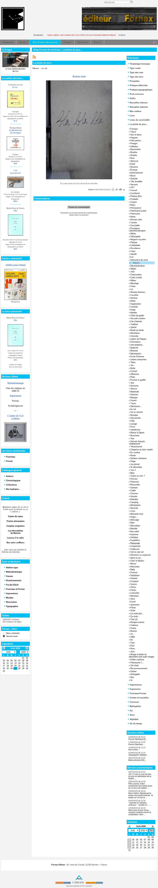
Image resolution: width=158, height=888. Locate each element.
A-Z (131, 257)
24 (129, 847)
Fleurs (133, 607)
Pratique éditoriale (138, 85)
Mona (132, 216)
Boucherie (134, 435)
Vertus (133, 587)
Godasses (134, 549)
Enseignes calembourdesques (137, 229)
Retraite (133, 528)
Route (133, 455)
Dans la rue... (136, 558)
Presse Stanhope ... (136, 744)
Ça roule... (135, 616)
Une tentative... (137, 345)
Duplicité (134, 348)
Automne (134, 534)
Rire (132, 677)
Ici (131, 680)
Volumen (134, 394)
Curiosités (134, 593)
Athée (132, 301)
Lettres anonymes (138, 359)
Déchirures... (136, 406)
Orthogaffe (135, 674)
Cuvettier (134, 295)
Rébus (133, 280)
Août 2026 (141, 826)
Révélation (135, 333)
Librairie (133, 578)
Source (133, 584)
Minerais (134, 351)
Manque (133, 397)
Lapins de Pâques (138, 339)
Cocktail (134, 307)
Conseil (133, 190)
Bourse (133, 631)
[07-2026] (129, 826)
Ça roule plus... (137, 613)
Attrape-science (137, 622)
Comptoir (134, 581)
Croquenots (135, 546)
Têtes (132, 362)
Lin (131, 289)
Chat (132, 643)
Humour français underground (137, 442)
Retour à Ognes (137, 432)
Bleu (132, 473)
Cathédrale (135, 245)
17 (129, 845)
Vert (132, 383)
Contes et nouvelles (139, 698)
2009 (132, 637)
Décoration (135, 525)
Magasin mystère (138, 239)
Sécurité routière (137, 318)
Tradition (134, 324)
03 (129, 840)
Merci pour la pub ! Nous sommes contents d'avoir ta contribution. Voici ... (139, 812)
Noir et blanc (136, 135)
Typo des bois (136, 77)
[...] (119, 29)
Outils (132, 98)
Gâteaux (134, 146)
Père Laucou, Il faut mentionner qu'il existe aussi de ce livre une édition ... (140, 786)
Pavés (133, 590)
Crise (132, 511)
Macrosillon (135, 149)
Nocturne (134, 386)
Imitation (134, 537)
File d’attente (136, 321)
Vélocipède (135, 236)
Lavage (133, 424)
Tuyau (133, 403)
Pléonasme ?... (137, 662)
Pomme (133, 572)
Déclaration (135, 505)
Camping (134, 502)
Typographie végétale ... (138, 755)
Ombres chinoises (138, 458)
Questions (134, 605)
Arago (132, 310)
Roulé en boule (137, 330)
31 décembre (136, 467)
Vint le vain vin (137, 552)
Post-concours (137, 94)
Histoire (133, 496)
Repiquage (135, 543)
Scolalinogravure (15, 406)
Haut (79, 879)
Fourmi (133, 400)
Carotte (133, 222)
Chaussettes (136, 274)
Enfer (132, 164)
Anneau (133, 155)
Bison (132, 176)
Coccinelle (135, 225)
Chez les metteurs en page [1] (15, 389)
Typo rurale (135, 68)
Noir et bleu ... (134, 750)
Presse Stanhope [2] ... (137, 739)
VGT (132, 187)
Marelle (133, 312)
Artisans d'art (136, 219)
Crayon (133, 202)
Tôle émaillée (136, 181)
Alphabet (134, 719)
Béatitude (134, 391)
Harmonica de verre (139, 260)
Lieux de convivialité (140, 120)
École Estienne (137, 356)
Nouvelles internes (139, 103)
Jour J (133, 470)
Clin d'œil (134, 665)
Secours (134, 184)
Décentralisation (137, 266)
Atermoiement (136, 173)
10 (129, 842)
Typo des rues (136, 72)
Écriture (133, 170)
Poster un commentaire (79, 207)
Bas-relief (134, 531)
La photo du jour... (138, 124)
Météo (133, 233)
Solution (134, 487)
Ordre (132, 610)
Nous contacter (12, 633)
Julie (132, 271)
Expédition (135, 540)
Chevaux (134, 493)
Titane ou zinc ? (137, 476)
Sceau (133, 628)
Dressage (134, 520)
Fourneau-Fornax (138, 693)
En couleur (135, 452)
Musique (134, 415)
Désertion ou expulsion (140, 555)
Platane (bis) (136, 196)
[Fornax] (12, 29)
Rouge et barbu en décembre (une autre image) (141, 655)
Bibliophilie (135, 706)
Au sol (133, 409)
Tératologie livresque (140, 64)
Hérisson (134, 161)
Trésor (133, 132)
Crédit (133, 490)
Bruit (132, 158)
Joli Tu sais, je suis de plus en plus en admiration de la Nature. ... (139, 776)
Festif (132, 602)
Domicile (134, 508)
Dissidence (135, 248)
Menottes (134, 596)
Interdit (133, 254)
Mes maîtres (135, 111)
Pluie (132, 377)
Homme (133, 298)
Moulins (133, 152)
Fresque (134, 129)
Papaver (134, 137)
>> (151, 830)
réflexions (134, 374)
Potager (133, 143)
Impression (135, 689)
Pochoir (15, 401)
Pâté (132, 421)
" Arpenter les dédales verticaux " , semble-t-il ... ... (139, 804)
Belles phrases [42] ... (137, 760)
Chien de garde (137, 315)
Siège (132, 461)
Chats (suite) (136, 277)
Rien (132, 523)
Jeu (132, 365)
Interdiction (135, 430)
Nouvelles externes (139, 107)
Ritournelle (135, 485)
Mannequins (135, 353)
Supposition (135, 304)
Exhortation (135, 342)
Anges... (134, 517)
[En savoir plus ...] (94, 883)
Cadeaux (134, 625)
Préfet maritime (137, 659)
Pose (132, 427)
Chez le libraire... (138, 561)
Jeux (132, 651)
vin (131, 634)
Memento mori (136, 514)
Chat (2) (133, 619)
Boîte (132, 368)
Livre (132, 115)
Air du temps (136, 723)
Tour (132, 438)
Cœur (132, 251)
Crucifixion (135, 193)
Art (131, 640)
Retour (133, 564)
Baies (132, 205)
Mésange (134, 283)
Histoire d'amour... (138, 292)
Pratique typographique (141, 90)
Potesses (134, 482)
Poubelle (134, 199)
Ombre (133, 671)
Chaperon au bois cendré (141, 449)
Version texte (11, 636)
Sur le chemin (136, 412)
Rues (132, 648)
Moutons (134, 167)
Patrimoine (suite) (138, 211)
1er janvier (135, 464)
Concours (134, 702)
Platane (133, 242)
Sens (132, 599)
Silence (136, 263)
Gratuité (133, 178)
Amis (132, 715)
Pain (132, 645)
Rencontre (134, 566)
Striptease (134, 575)
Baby (132, 569)
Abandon (134, 499)
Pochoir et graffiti (138, 380)
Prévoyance (135, 208)
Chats (133, 286)
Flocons (133, 479)
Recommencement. (139, 668)
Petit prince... (136, 140)
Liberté (133, 327)
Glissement (135, 418)
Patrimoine (135, 214)
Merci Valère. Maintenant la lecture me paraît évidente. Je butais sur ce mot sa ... (140, 795)
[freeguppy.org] (63, 883)
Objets (133, 269)
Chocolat (134, 336)
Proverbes (134, 81)
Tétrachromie (136, 446)
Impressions (136, 685)
